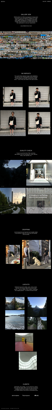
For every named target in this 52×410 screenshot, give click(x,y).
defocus (2, 214)
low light (2, 186)
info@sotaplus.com (14, 408)
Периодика (17, 386)
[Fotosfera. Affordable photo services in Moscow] (15, 395)
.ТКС (27, 386)
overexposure (30, 186)
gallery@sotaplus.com (26, 25)
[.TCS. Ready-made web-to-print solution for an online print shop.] (36, 395)
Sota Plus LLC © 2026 (5, 408)
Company (49, 1)
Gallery (44, 1)
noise (28, 214)
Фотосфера (22, 386)
